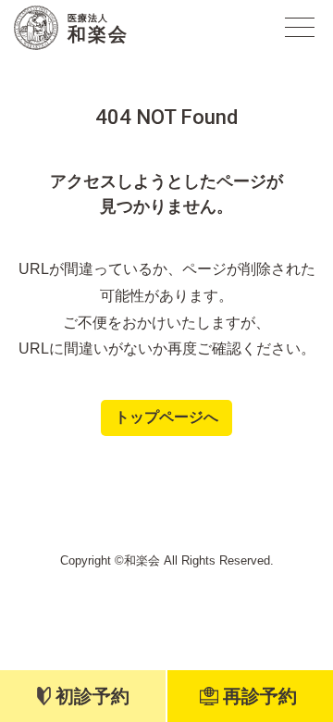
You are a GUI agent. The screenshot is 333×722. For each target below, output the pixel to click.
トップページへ (166, 417)
